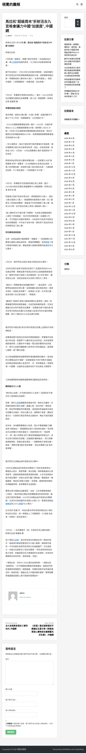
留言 (7, 659)
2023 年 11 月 (69, 239)
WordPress (67, 749)
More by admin (25, 597)
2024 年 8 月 (69, 221)
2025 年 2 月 (69, 199)
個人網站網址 (10, 710)
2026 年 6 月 (69, 145)
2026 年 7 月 (69, 142)
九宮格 (14, 62)
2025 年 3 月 (69, 196)
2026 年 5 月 (69, 149)
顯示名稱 (9, 689)
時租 (47, 242)
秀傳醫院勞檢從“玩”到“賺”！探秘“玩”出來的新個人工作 (72, 94)
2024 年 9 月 (69, 217)
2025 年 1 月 (69, 203)
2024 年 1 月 (69, 232)
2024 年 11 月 (69, 210)
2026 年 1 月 (69, 163)
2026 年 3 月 (69, 156)
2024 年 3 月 (69, 224)
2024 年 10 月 (69, 214)
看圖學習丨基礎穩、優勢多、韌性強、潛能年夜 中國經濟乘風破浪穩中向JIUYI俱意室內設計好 (72, 49)
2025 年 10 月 (69, 174)
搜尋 (66, 17)
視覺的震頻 (11, 4)
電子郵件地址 (11, 700)
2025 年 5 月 (69, 192)
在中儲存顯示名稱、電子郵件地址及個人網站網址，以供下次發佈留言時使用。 (29, 725)
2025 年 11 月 (69, 171)
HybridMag (79, 749)
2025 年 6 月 (69, 188)
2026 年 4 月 (69, 153)
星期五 (67, 269)
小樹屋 (20, 504)
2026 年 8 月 (69, 138)
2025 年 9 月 (69, 178)
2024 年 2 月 (69, 228)
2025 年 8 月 (69, 181)
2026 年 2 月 (69, 160)
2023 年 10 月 (69, 242)
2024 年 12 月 (69, 206)
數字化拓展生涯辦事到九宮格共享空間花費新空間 (72, 61)
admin (10, 36)
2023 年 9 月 (69, 246)
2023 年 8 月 (69, 249)
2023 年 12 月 (69, 235)
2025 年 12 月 (69, 167)
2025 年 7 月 (69, 185)
